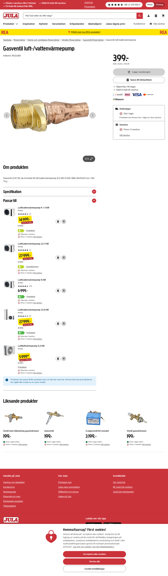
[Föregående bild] (7, 115)
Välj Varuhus (124, 135)
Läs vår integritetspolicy (103, 547)
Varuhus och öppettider (14, 482)
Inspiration (29, 24)
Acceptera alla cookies (94, 554)
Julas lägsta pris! (115, 24)
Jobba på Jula (64, 496)
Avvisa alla (94, 561)
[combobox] (83, 16)
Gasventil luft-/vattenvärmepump (121, 40)
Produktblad (30, 231)
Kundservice (139, 24)
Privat (150, 5)
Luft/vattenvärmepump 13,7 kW (42, 246)
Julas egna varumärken (69, 487)
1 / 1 (87, 159)
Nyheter (43, 24)
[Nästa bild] (92, 115)
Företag (159, 5)
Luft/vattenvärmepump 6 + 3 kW (42, 210)
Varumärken (58, 24)
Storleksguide (9, 492)
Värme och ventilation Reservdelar (43, 40)
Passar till (10, 200)
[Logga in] (148, 16)
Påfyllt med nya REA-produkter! (85, 32)
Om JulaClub (119, 482)
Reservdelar (19, 40)
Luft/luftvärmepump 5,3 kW (42, 348)
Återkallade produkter (13, 501)
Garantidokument (32, 267)
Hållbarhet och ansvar (68, 492)
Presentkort (89, 7)
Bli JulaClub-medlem (123, 487)
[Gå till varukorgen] (163, 16)
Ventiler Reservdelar (71, 40)
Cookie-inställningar (95, 569)
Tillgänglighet (9, 506)
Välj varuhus (159, 24)
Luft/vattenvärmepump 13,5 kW (42, 312)
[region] (84, 550)
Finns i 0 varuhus (31, 237)
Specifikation (12, 191)
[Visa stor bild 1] (49, 115)
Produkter (8, 24)
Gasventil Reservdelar (93, 40)
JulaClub (88, 2)
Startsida (7, 40)
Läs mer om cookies (82, 547)
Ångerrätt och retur (11, 496)
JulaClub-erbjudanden (123, 492)
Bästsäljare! (95, 24)
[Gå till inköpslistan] (156, 16)
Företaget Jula (65, 482)
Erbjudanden (77, 24)
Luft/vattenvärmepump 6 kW (42, 282)
